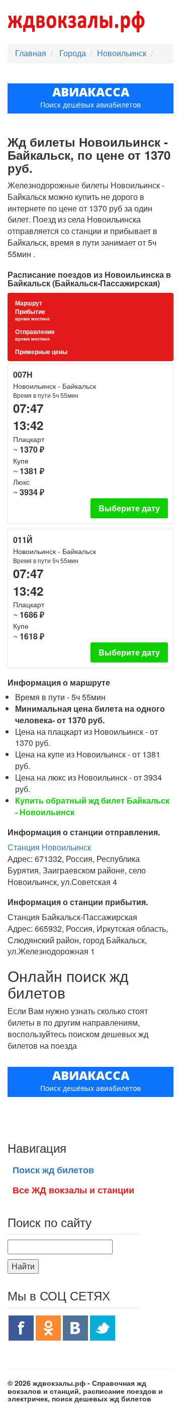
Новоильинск (121, 53)
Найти (23, 1266)
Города (73, 53)
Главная (30, 53)
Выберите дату (129, 508)
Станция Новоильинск (49, 847)
